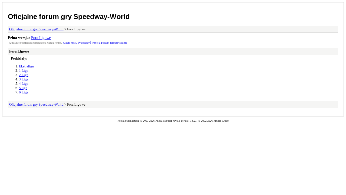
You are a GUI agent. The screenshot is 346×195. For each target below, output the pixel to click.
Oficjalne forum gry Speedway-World (69, 16)
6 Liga (23, 92)
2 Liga (23, 75)
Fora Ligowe (41, 37)
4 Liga (23, 84)
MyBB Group (221, 120)
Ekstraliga (26, 66)
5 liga (23, 88)
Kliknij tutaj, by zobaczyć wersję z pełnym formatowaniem (95, 42)
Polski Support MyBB (167, 120)
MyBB (185, 120)
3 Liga (23, 79)
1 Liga (23, 71)
